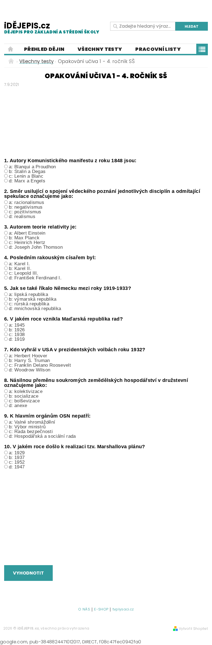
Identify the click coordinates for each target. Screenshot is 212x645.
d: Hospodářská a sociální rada (42, 436)
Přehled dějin (44, 49)
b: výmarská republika (33, 299)
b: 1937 (17, 457)
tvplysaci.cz (123, 609)
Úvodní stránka (10, 49)
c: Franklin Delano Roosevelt (40, 365)
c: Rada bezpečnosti (31, 431)
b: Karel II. (20, 268)
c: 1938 (17, 334)
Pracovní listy (158, 49)
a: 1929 (17, 452)
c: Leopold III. (23, 273)
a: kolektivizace (26, 391)
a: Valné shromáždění (32, 422)
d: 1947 (17, 467)
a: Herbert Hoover (28, 355)
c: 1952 (17, 462)
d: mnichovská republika (35, 308)
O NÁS (84, 609)
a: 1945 (17, 325)
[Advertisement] (106, 121)
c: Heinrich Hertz (27, 242)
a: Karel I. (19, 263)
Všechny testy (100, 49)
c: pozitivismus (25, 211)
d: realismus (22, 216)
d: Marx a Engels (27, 181)
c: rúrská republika (29, 303)
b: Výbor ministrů (27, 426)
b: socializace (23, 396)
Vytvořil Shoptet (193, 628)
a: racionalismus (26, 202)
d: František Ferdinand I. (35, 278)
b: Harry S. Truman (29, 360)
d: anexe (18, 405)
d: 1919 (17, 339)
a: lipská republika (28, 294)
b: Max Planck (24, 237)
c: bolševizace (24, 400)
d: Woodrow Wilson (29, 370)
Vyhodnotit (28, 573)
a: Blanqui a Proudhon (32, 166)
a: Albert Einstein (27, 233)
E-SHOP (101, 609)
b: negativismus (26, 207)
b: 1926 (17, 329)
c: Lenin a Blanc (26, 176)
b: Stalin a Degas (27, 171)
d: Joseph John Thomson (36, 247)
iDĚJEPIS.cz (51, 27)
